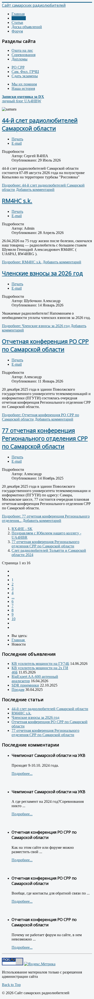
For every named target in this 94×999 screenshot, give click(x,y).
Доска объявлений (27, 27)
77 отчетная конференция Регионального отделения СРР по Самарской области (45, 438)
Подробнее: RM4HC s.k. (22, 262)
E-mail (17, 143)
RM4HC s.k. (17, 201)
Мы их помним (24, 84)
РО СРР (18, 67)
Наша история (23, 88)
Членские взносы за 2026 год (42, 273)
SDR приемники (25, 685)
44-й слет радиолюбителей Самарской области (40, 124)
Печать (17, 139)
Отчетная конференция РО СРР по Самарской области (45, 345)
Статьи (17, 22)
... (13, 597)
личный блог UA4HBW (23, 99)
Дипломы (19, 59)
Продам (18, 690)
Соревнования (23, 55)
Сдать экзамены (25, 76)
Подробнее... (22, 774)
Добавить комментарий (35, 190)
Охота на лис (22, 50)
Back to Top (11, 985)
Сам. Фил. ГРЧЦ (25, 72)
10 (13, 619)
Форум (17, 31)
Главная (18, 14)
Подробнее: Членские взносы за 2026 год (36, 326)
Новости (19, 18)
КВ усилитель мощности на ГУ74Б (40, 664)
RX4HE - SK (22, 529)
